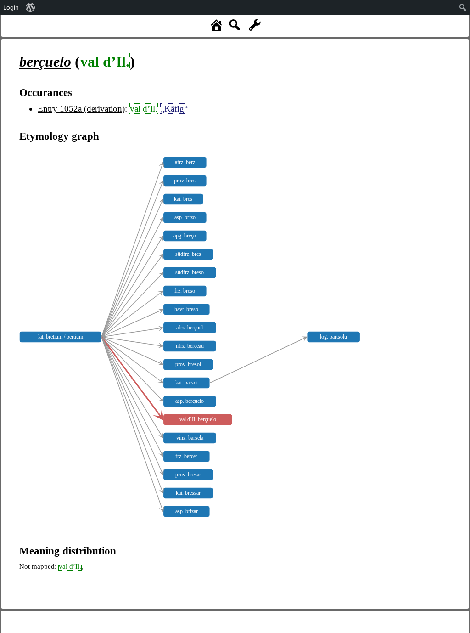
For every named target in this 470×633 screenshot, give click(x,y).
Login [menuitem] (11, 7)
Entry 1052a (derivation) (81, 108)
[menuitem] (30, 7)
